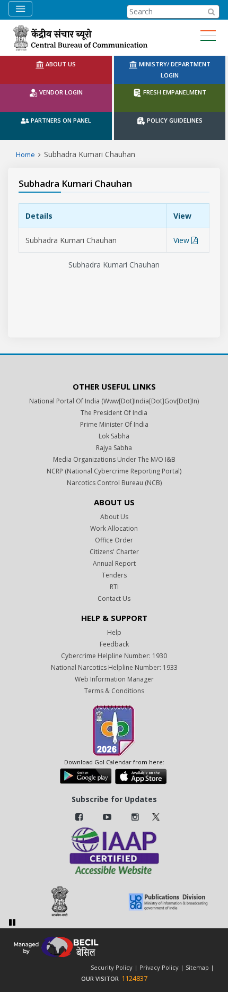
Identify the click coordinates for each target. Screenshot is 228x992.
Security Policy (112, 967)
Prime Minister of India (114, 424)
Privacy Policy (159, 967)
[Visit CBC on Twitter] (156, 816)
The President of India (114, 412)
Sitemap (197, 967)
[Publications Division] (168, 901)
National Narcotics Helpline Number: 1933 (114, 667)
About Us (114, 516)
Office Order (114, 540)
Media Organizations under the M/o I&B (114, 459)
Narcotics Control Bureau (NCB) (114, 482)
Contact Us (114, 598)
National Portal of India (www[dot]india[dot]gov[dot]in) (114, 401)
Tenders (114, 575)
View (182, 240)
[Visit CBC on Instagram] (135, 817)
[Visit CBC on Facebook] (79, 817)
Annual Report (114, 563)
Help (114, 632)
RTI (114, 586)
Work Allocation (114, 528)
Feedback (114, 644)
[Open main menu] (208, 36)
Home (25, 154)
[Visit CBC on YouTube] (107, 817)
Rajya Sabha (114, 447)
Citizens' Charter (114, 551)
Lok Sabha (114, 436)
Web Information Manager (114, 679)
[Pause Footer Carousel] (12, 922)
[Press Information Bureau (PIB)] (59, 901)
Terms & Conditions (114, 690)
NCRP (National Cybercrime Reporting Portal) (114, 471)
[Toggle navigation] (20, 8)
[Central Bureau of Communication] (80, 38)
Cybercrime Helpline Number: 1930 (114, 655)
